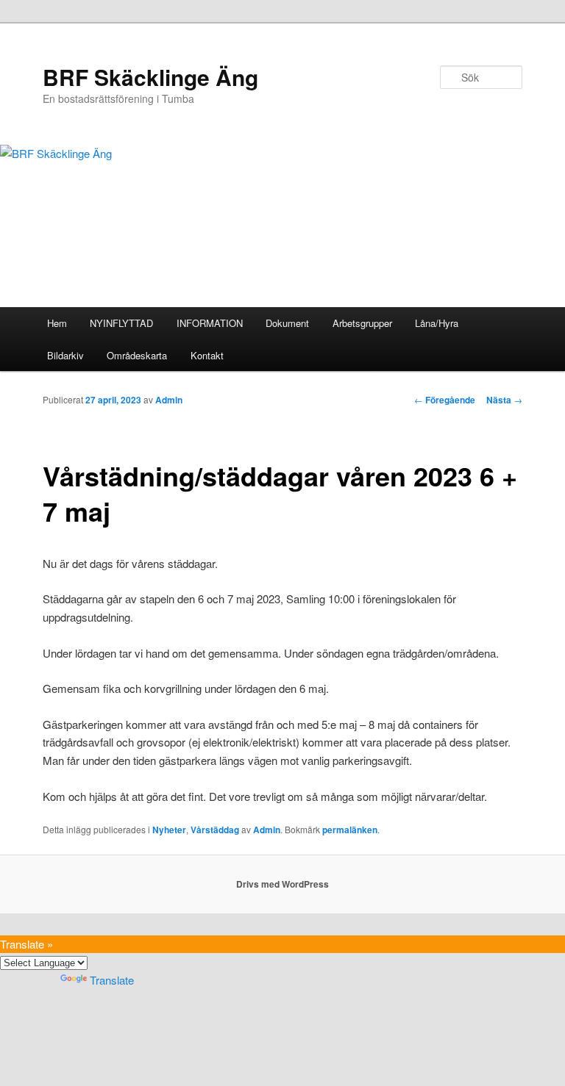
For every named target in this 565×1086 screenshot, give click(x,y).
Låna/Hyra (436, 323)
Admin (168, 399)
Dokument (287, 323)
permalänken (349, 829)
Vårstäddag (215, 829)
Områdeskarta (137, 355)
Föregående (444, 399)
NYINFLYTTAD (121, 323)
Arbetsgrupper (362, 323)
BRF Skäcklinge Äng (150, 77)
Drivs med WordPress (282, 884)
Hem (57, 323)
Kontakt (207, 355)
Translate (112, 980)
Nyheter (169, 829)
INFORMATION (210, 323)
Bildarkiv (65, 355)
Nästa (504, 399)
